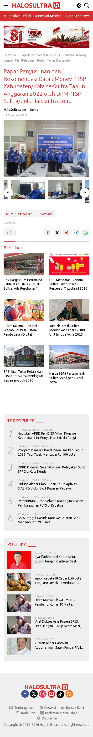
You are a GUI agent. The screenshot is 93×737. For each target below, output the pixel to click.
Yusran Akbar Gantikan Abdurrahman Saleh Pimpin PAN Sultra (58, 645)
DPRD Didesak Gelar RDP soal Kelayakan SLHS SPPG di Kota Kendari (52, 469)
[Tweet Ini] (57, 232)
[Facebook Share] (47, 232)
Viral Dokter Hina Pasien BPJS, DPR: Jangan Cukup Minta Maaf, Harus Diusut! (58, 624)
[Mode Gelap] (79, 5)
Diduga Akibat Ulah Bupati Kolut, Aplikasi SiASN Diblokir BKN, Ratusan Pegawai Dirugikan (48, 486)
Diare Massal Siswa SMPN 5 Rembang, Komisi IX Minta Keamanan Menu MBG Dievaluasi (59, 602)
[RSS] (69, 694)
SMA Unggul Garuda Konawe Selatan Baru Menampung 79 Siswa (49, 520)
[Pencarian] (86, 5)
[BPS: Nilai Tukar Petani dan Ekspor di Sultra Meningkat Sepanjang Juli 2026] (24, 356)
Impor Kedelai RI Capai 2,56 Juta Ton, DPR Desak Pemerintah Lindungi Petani (58, 580)
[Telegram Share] (76, 232)
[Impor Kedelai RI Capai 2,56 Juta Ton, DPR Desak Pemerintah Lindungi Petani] (19, 582)
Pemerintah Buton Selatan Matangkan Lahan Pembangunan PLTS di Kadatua (50, 503)
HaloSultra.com (15, 110)
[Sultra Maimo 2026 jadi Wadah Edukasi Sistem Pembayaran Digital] (24, 310)
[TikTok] (60, 694)
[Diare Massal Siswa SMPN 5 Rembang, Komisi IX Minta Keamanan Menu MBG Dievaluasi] (19, 603)
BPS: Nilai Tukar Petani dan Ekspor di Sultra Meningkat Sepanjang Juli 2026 (23, 376)
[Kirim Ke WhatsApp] (85, 232)
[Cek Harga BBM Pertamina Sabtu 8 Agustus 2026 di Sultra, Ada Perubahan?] (24, 264)
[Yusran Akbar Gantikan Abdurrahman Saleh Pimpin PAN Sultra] (19, 646)
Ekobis (33, 109)
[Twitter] (34, 694)
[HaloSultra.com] (35, 5)
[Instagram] (42, 694)
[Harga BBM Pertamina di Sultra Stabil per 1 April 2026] (69, 357)
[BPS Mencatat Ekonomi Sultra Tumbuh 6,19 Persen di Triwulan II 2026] (69, 264)
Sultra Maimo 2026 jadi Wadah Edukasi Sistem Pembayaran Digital (20, 330)
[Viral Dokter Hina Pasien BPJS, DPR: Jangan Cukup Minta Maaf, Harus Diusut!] (19, 625)
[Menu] (7, 5)
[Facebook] (25, 694)
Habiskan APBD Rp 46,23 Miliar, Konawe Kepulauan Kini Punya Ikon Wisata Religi (47, 435)
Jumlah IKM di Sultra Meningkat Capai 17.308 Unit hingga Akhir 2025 (67, 330)
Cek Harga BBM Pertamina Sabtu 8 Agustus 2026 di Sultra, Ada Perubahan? (23, 284)
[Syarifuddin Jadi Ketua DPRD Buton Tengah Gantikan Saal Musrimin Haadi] (19, 560)
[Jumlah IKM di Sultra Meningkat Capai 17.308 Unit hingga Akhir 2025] (69, 310)
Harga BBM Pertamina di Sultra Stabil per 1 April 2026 (67, 378)
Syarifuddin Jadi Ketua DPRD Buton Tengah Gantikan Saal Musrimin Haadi (56, 559)
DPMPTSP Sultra (19, 214)
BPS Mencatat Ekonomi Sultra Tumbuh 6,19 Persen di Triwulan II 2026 (68, 284)
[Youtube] (51, 694)
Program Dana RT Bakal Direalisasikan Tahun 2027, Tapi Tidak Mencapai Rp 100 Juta (50, 452)
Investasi (45, 214)
